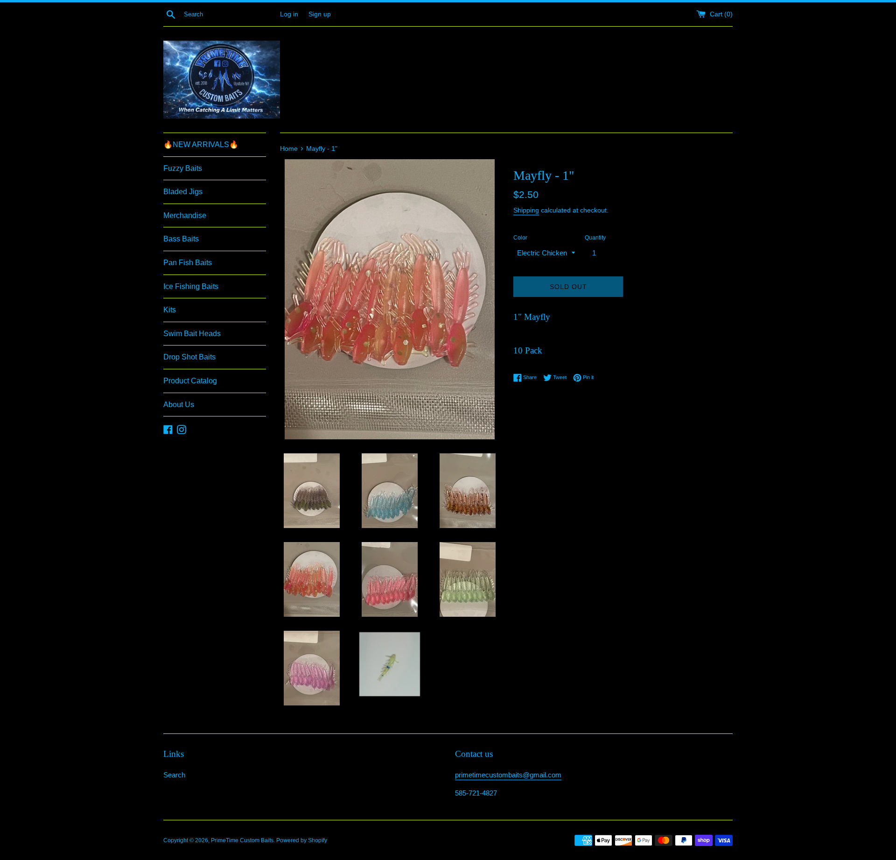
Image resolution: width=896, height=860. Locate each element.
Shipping (526, 210)
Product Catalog (190, 381)
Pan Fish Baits (187, 263)
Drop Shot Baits (189, 357)
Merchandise (184, 215)
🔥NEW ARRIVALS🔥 (200, 144)
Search (174, 775)
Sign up (319, 14)
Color (520, 237)
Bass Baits (181, 239)
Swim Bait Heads (192, 334)
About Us (178, 405)
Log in (289, 14)
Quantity (595, 237)
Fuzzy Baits (182, 168)
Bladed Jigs (183, 192)
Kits (169, 310)
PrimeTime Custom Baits (242, 840)
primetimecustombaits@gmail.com (508, 775)
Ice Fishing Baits (190, 286)
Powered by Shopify (301, 840)
